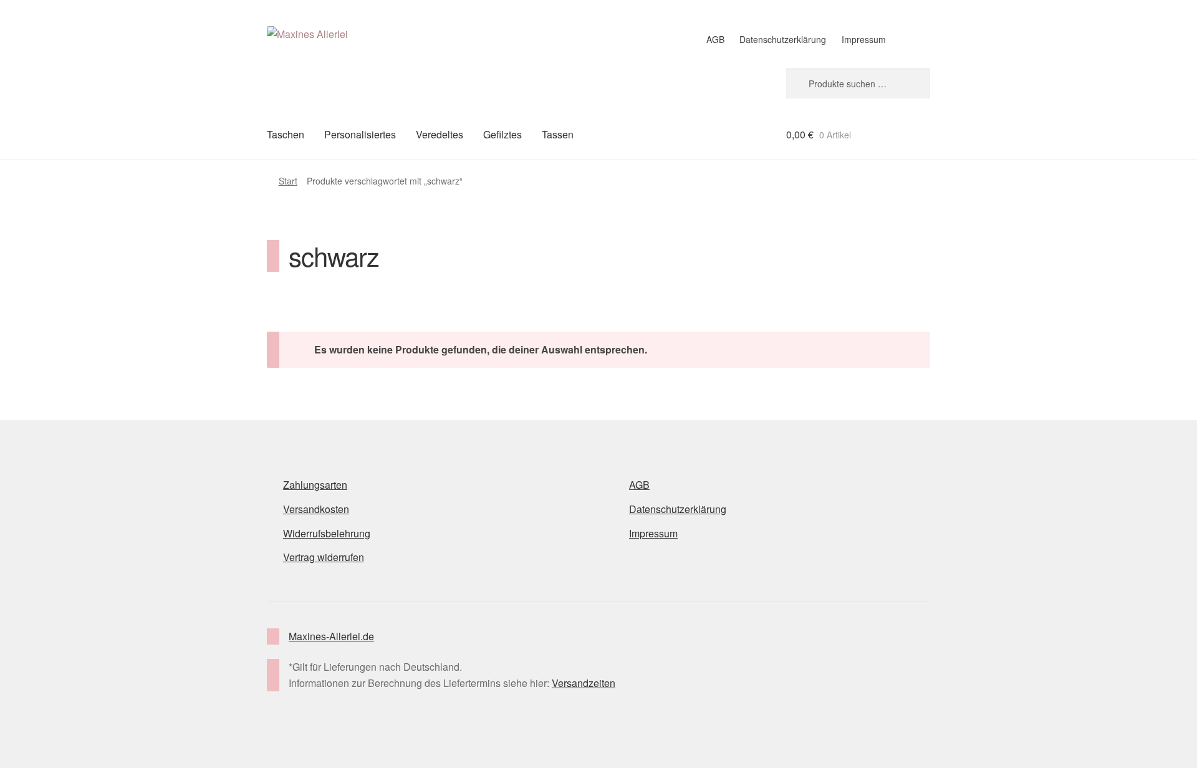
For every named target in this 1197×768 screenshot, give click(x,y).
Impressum (864, 39)
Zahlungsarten (315, 485)
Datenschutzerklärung (782, 39)
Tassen (558, 134)
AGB (715, 39)
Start (288, 181)
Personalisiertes (360, 134)
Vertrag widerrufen (323, 557)
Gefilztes (502, 134)
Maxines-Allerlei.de (331, 636)
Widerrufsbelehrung (326, 533)
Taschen (285, 134)
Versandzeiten (583, 683)
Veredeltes (439, 134)
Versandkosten (316, 509)
